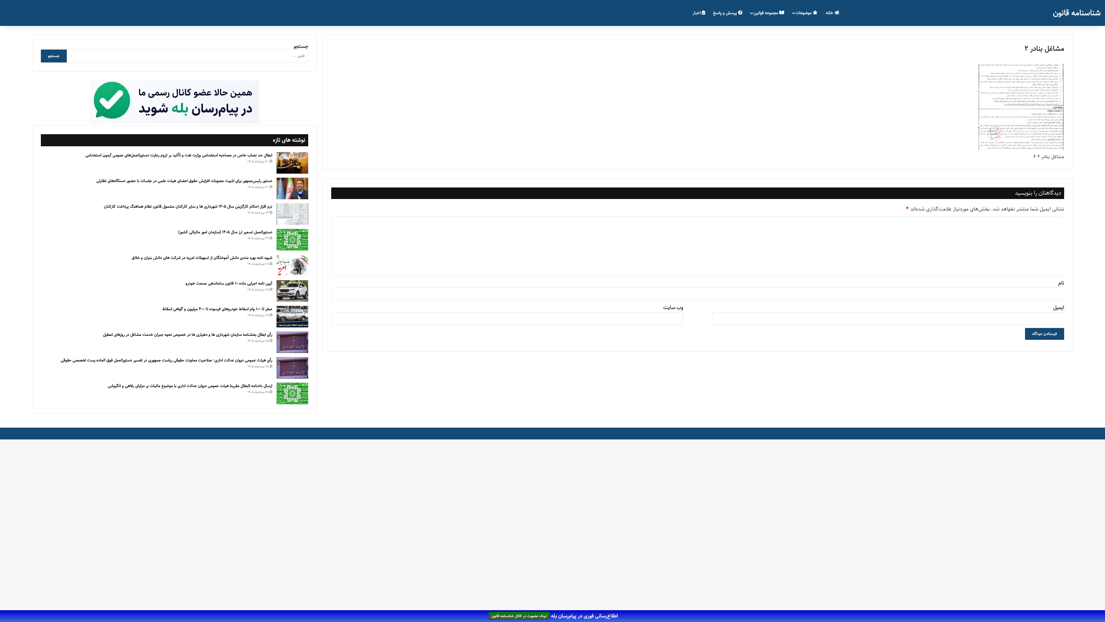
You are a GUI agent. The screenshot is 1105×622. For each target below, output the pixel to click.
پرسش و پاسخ (725, 13)
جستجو (301, 46)
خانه (830, 13)
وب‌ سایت (673, 308)
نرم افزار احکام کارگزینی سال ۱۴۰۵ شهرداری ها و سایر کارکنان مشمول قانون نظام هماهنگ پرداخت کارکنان (188, 206)
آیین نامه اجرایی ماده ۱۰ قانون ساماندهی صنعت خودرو (229, 283)
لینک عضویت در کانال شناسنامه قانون (519, 616)
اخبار (697, 13)
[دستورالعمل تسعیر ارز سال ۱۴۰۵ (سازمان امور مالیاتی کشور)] (292, 240)
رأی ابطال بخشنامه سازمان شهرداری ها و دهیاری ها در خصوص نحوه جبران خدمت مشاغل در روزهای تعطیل (187, 334)
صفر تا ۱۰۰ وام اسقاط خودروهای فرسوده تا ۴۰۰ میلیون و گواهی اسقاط (217, 309)
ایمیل (1058, 308)
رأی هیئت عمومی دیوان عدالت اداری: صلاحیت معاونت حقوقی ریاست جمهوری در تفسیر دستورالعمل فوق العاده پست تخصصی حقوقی (166, 360)
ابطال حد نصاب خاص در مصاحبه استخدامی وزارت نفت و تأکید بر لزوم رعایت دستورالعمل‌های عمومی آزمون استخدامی (178, 155)
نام (1061, 283)
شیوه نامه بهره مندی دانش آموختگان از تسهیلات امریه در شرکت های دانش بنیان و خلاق (202, 258)
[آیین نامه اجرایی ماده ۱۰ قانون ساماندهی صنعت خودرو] (292, 291)
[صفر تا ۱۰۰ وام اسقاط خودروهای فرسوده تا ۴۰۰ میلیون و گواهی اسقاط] (292, 316)
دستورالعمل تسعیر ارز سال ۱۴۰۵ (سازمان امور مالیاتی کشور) (225, 232)
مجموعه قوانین (766, 13)
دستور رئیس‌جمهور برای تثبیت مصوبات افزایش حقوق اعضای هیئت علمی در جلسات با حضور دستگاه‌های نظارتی (184, 181)
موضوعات (804, 13)
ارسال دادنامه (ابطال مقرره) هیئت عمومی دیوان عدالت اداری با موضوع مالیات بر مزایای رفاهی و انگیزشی (190, 386)
